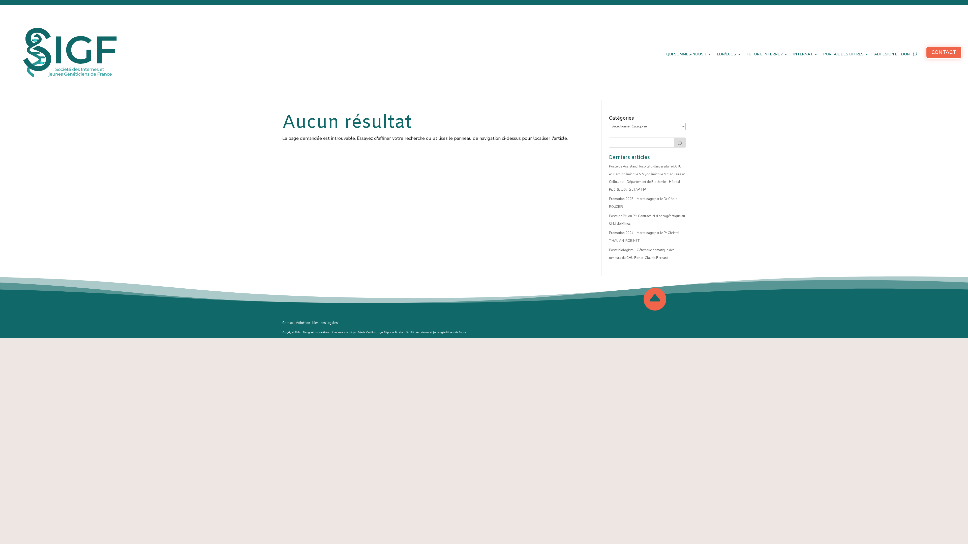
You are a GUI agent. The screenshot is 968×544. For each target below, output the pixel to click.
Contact (943, 52)
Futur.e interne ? (765, 54)
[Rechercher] (680, 143)
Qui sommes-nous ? (686, 54)
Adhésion (303, 323)
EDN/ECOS (726, 54)
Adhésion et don (892, 54)
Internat (803, 54)
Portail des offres (843, 54)
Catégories (621, 118)
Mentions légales (325, 323)
